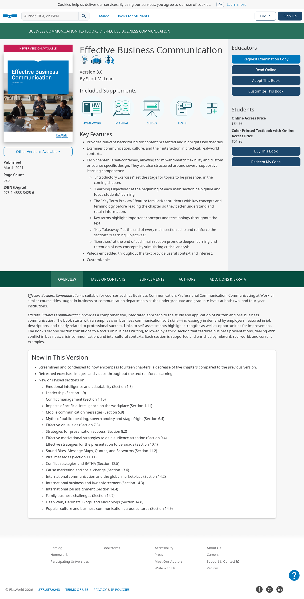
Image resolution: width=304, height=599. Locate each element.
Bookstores (111, 547)
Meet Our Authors (168, 561)
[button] (92, 111)
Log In (265, 16)
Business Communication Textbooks (64, 31)
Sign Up (290, 16)
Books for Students (133, 16)
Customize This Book (266, 91)
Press (159, 554)
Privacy (100, 589)
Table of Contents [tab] (107, 279)
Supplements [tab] (152, 279)
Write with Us (165, 568)
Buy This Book (266, 151)
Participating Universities (70, 561)
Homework (59, 554)
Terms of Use (76, 589)
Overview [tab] (67, 279)
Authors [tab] (187, 279)
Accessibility (164, 547)
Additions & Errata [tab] (228, 279)
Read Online (266, 69)
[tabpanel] (152, 406)
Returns (213, 568)
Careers (213, 554)
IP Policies (120, 589)
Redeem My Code (266, 161)
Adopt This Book (266, 80)
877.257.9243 (49, 589)
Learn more (236, 4)
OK (220, 4)
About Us (214, 547)
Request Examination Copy (265, 59)
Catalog (103, 16)
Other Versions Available (36, 151)
